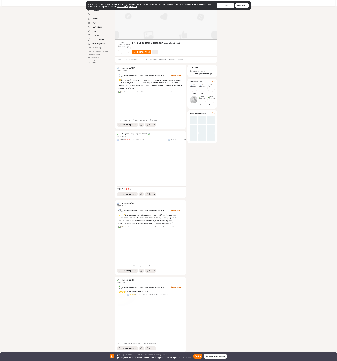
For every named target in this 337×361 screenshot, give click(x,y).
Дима (211, 105)
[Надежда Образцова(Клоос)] (119, 135)
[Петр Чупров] (202, 88)
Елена (194, 93)
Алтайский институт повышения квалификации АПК (144, 75)
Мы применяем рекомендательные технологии (100, 60)
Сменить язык (93, 48)
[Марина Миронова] (193, 99)
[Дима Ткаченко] (211, 99)
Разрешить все (225, 5)
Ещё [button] (97, 55)
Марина (194, 105)
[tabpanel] (150, 209)
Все (213, 81)
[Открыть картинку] (142, 163)
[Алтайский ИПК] (119, 69)
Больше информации (127, 6)
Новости (91, 55)
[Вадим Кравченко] (202, 99)
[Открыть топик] (150, 189)
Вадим (202, 105)
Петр (202, 93)
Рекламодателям (94, 52)
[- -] (211, 88)
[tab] (119, 60)
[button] (141, 52)
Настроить (242, 5)
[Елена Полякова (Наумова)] (193, 88)
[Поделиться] (141, 125)
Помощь (105, 52)
